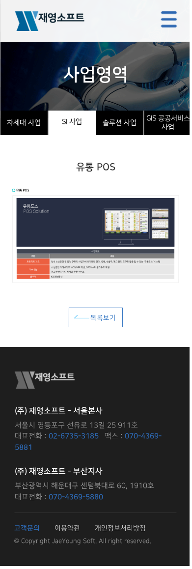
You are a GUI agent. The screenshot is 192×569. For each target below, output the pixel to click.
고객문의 (27, 528)
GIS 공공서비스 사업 (168, 122)
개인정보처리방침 (120, 528)
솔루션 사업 (120, 123)
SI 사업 (72, 122)
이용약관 (67, 528)
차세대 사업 (24, 123)
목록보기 (103, 317)
